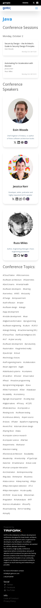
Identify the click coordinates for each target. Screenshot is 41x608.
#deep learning (22, 481)
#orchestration (9, 472)
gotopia (6, 2)
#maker (20, 302)
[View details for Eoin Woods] (26, 142)
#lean (25, 316)
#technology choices (11, 357)
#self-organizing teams (12, 362)
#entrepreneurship (24, 472)
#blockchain (29, 495)
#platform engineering (29, 421)
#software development (13, 344)
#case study (17, 495)
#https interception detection (15, 485)
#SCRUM (6, 495)
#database (31, 389)
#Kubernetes (28, 279)
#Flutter (14, 421)
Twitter (10, 584)
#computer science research (15, 435)
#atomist (6, 463)
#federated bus (9, 408)
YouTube (11, 590)
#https (33, 481)
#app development (11, 311)
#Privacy (20, 403)
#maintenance (18, 463)
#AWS (16, 293)
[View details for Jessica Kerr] (27, 199)
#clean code (31, 463)
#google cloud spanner (12, 398)
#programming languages (13, 385)
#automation (8, 348)
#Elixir (22, 389)
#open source (27, 417)
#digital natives (9, 403)
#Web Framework (10, 389)
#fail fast (24, 440)
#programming (29, 321)
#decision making (10, 449)
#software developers (12, 289)
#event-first (7, 426)
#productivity (30, 344)
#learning (27, 289)
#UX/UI (35, 325)
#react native (28, 376)
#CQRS (29, 403)
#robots (6, 421)
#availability (29, 453)
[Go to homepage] (7, 8)
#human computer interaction (15, 467)
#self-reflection (9, 302)
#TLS (30, 485)
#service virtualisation (11, 504)
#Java (28, 385)
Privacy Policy (10, 601)
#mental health (22, 284)
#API (30, 499)
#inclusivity (25, 293)
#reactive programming (20, 380)
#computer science (11, 440)
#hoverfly (26, 504)
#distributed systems (11, 371)
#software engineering (12, 325)
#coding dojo (29, 398)
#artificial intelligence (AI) (25, 334)
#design (22, 307)
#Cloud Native (9, 275)
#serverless (7, 293)
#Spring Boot (8, 431)
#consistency (19, 394)
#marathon (7, 376)
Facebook (11, 587)
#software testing (23, 412)
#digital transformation (12, 321)
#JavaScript (7, 353)
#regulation (7, 499)
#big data (7, 476)
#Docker (17, 376)
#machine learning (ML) (27, 330)
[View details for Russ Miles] (26, 255)
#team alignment (10, 366)
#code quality (26, 490)
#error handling (24, 508)
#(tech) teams (8, 284)
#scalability (7, 394)
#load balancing (9, 508)
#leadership (8, 458)
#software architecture (12, 279)
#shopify (6, 513)
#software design (10, 307)
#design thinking (9, 330)
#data (17, 431)
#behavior (20, 444)
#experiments (8, 444)
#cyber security (15, 339)
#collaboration (29, 362)
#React (6, 380)
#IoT (5, 339)
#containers (27, 371)
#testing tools (8, 412)
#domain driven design (23, 426)
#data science (8, 481)
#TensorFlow (8, 334)
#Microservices (22, 275)
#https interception (10, 490)
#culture (26, 325)
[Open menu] (36, 8)
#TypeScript (32, 458)
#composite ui (23, 408)
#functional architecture (12, 453)
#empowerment (19, 298)
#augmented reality (23, 348)
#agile (21, 366)
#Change (6, 298)
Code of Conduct (11, 598)
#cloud (17, 353)
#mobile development (12, 316)
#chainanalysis (20, 499)
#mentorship (19, 458)
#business (28, 476)
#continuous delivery (11, 417)
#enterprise (17, 476)
